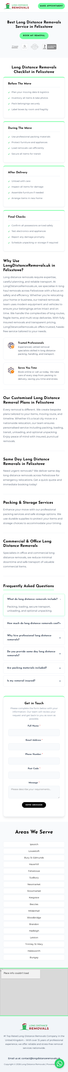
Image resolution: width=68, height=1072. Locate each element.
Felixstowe (34, 871)
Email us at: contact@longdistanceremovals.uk (34, 1058)
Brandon (34, 924)
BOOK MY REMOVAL (34, 36)
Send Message (34, 805)
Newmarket (34, 884)
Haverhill (34, 864)
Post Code (34, 768)
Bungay (34, 957)
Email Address (34, 740)
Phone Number (34, 754)
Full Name (34, 726)
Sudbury (34, 877)
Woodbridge (34, 917)
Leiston (34, 937)
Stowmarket (34, 891)
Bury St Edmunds (34, 857)
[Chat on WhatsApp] (59, 1063)
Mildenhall (34, 910)
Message (34, 783)
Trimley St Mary (34, 944)
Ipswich (34, 844)
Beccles (34, 904)
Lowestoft (34, 851)
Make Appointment (51, 6)
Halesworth (34, 950)
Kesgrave (34, 897)
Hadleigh (34, 930)
